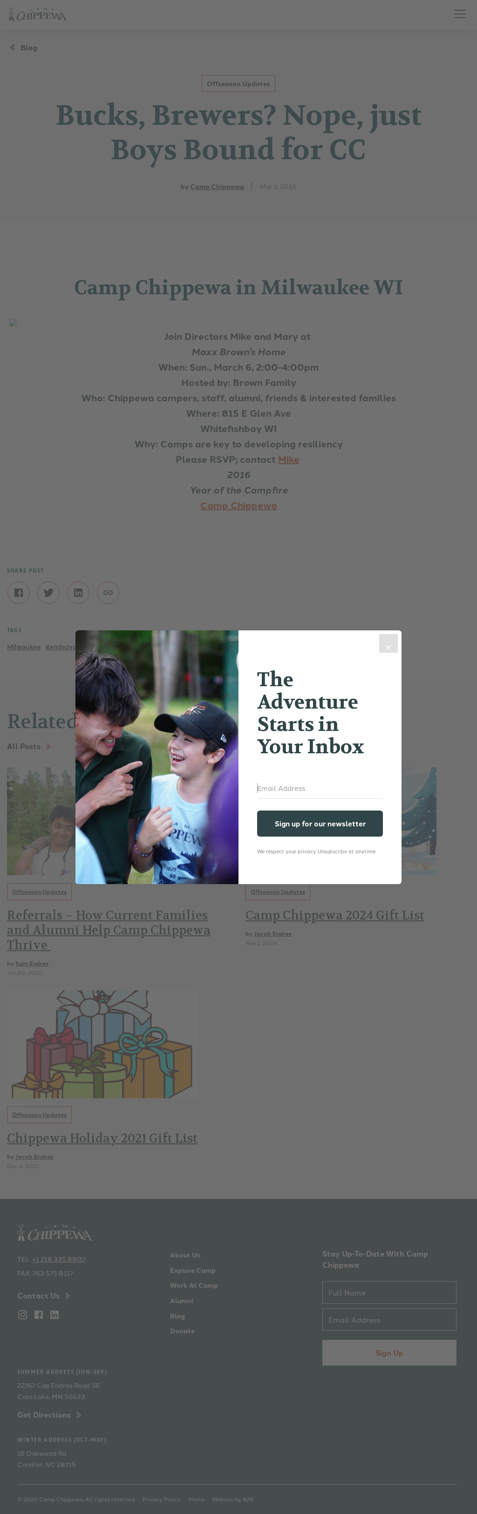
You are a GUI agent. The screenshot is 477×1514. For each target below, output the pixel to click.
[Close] (388, 643)
